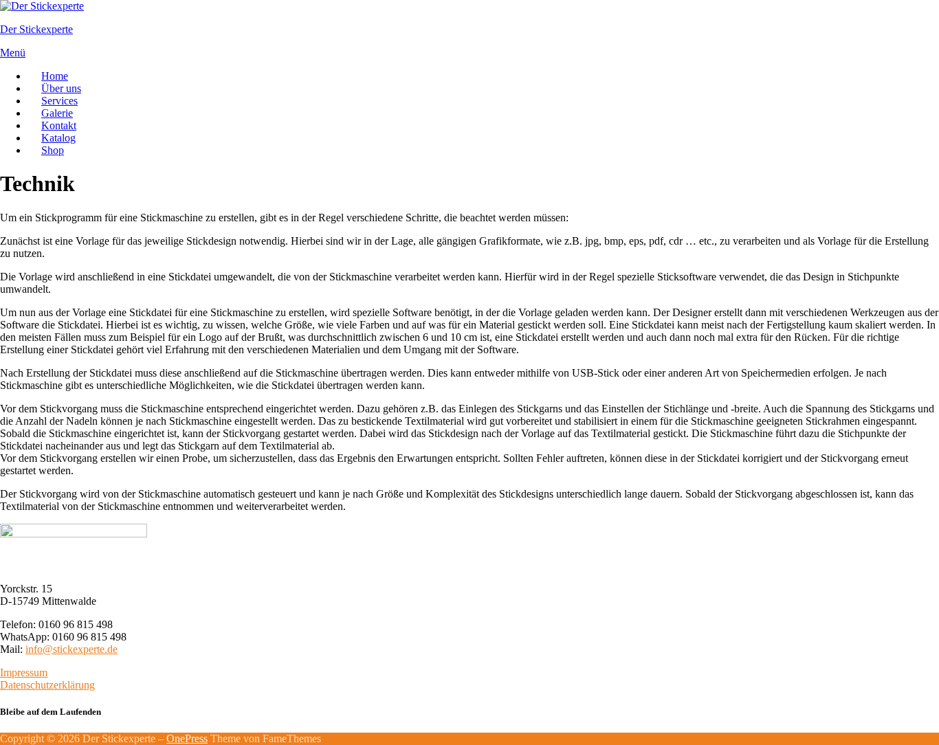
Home (54, 76)
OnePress (187, 738)
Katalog (58, 138)
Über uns (61, 88)
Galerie (57, 113)
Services (59, 101)
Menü (12, 52)
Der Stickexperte (36, 29)
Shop (52, 150)
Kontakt (58, 125)
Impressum (23, 672)
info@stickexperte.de (71, 649)
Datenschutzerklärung (47, 685)
